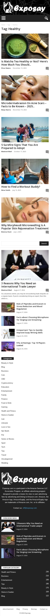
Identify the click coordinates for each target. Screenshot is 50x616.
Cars (3, 375)
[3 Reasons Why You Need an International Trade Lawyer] (25, 265)
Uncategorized (6, 459)
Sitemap (34, 609)
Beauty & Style (7, 363)
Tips (3, 451)
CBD (3, 379)
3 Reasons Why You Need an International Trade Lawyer (18, 285)
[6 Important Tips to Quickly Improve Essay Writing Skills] (8, 334)
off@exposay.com (30, 508)
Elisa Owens (6, 68)
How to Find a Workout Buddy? (20, 186)
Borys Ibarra (6, 110)
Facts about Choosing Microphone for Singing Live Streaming (33, 318)
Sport (3, 443)
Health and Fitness (8, 411)
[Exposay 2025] (25, 7)
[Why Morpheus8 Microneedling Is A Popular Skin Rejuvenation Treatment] (25, 210)
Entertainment (6, 391)
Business (5, 371)
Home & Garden (7, 415)
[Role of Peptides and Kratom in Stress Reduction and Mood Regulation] (8, 308)
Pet (2, 435)
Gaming (4, 407)
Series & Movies (7, 439)
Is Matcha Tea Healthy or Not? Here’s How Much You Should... (24, 63)
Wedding (4, 463)
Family (4, 395)
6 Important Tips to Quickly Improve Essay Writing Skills (30, 331)
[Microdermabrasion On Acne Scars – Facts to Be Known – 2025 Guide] (25, 87)
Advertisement (8, 609)
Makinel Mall (6, 151)
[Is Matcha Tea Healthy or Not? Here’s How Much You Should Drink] (25, 46)
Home (3, 25)
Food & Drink (6, 403)
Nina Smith (5, 190)
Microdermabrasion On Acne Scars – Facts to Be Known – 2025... (23, 104)
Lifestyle (4, 423)
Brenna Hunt (6, 232)
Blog (3, 367)
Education (5, 387)
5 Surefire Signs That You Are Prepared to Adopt (19, 146)
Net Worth (5, 431)
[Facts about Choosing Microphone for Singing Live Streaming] (8, 321)
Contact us (43, 609)
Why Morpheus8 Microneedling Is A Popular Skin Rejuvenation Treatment (25, 227)
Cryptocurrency (7, 383)
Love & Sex (5, 427)
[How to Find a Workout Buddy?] (25, 171)
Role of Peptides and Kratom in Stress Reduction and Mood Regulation (31, 306)
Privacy (25, 609)
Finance (4, 399)
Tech (3, 447)
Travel (3, 455)
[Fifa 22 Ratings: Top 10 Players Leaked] (8, 347)
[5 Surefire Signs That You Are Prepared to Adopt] (25, 129)
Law (2, 419)
